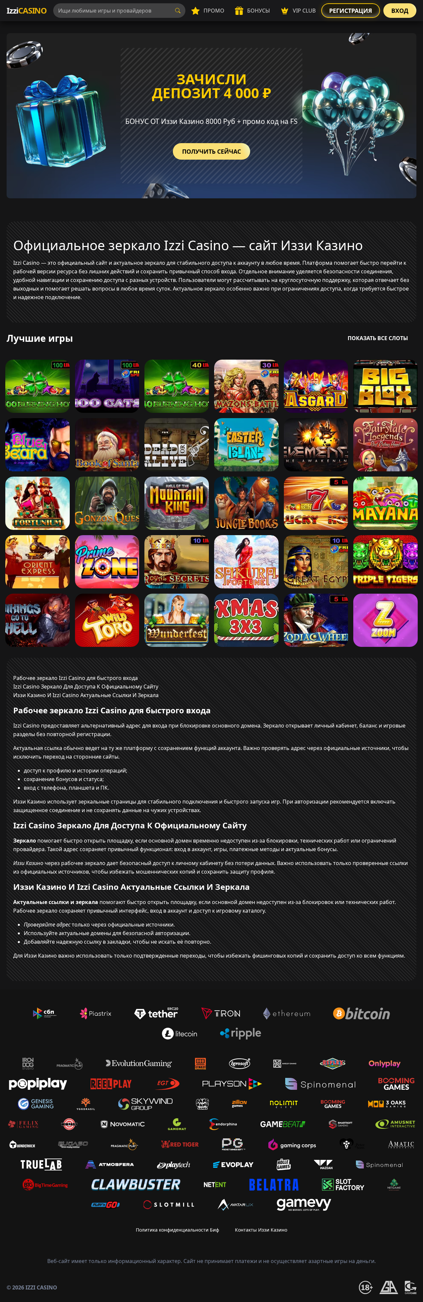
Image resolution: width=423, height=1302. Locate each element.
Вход (399, 11)
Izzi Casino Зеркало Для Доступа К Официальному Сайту (85, 686)
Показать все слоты (378, 338)
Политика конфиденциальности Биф (177, 1230)
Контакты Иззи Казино (261, 1230)
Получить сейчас (211, 151)
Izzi (27, 10)
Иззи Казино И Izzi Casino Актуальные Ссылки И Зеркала (86, 695)
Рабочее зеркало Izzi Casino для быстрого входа (75, 678)
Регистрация (350, 11)
